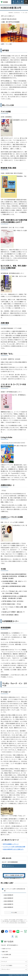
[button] (13, 2)
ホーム (2, 920)
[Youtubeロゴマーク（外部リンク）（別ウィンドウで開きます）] (14, 931)
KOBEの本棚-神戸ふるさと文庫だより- (17, 921)
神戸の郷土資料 (6, 921)
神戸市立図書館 (12, 920)
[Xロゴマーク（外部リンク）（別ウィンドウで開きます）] (2, 931)
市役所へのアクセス (6, 948)
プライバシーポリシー (5, 969)
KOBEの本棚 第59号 (8, 898)
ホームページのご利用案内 (6, 965)
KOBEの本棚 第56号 (8, 907)
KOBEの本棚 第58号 (8, 901)
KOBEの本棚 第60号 (8, 895)
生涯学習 (6, 920)
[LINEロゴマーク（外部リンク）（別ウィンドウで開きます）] (18, 931)
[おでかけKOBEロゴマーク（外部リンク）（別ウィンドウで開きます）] (16, 936)
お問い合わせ (5, 957)
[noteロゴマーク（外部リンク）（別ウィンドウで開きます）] (21, 931)
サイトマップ (4, 961)
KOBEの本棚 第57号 (8, 904)
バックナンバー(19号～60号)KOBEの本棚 (14, 890)
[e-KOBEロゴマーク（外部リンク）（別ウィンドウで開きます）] (12, 936)
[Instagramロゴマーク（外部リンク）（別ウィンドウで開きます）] (10, 931)
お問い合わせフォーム (9, 866)
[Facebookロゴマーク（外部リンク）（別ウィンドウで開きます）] (6, 931)
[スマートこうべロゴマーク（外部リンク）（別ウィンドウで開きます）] (25, 931)
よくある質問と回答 (6, 954)
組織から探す (5, 951)
